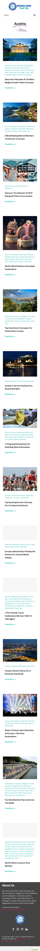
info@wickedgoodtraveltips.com (14, 910)
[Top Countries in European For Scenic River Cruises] (20, 290)
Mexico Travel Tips (12, 854)
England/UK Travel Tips (21, 786)
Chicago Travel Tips (19, 254)
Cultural (30, 844)
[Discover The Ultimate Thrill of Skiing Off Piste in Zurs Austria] (20, 160)
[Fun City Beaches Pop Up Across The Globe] (20, 758)
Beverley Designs (22, 939)
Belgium (25, 316)
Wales (29, 75)
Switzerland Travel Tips (21, 131)
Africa (7, 432)
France (15, 70)
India (7, 259)
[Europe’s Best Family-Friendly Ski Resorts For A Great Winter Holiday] (20, 533)
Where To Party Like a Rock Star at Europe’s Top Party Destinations (19, 733)
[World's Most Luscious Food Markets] (20, 830)
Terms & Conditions (14, 941)
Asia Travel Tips (29, 842)
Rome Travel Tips (25, 856)
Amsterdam (9, 316)
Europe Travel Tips (21, 68)
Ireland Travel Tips (26, 70)
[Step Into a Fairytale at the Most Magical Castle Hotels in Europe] (20, 39)
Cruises (32, 316)
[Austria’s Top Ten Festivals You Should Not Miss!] (20, 352)
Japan (12, 259)
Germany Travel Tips (27, 788)
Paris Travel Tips (11, 261)
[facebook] (13, 929)
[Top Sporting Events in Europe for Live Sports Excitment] (20, 468)
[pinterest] (22, 929)
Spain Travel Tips (19, 75)
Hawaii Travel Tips (26, 849)
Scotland (8, 75)
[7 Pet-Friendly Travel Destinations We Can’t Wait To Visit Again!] (20, 585)
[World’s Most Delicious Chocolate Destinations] (20, 217)
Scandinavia (18, 606)
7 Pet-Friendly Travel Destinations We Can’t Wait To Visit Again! (18, 616)
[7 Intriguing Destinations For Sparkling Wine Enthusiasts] (20, 410)
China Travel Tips (19, 844)
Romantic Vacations (27, 666)
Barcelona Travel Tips (20, 721)
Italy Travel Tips (11, 72)
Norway (30, 129)
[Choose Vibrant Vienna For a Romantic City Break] (20, 640)
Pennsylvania (10, 795)
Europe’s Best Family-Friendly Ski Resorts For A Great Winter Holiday (20, 554)
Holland (17, 601)
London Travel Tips (21, 498)
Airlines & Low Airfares (13, 842)
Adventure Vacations (13, 186)
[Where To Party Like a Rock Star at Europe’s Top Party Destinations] (20, 695)
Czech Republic (17, 65)
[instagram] (18, 929)
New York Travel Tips (23, 259)
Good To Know (11, 791)
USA (16, 858)
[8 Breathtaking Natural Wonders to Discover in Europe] (20, 104)
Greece (7, 129)
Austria (7, 65)
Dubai (30, 254)
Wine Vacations (20, 439)
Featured (8, 70)
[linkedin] (26, 929)
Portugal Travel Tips (25, 72)
